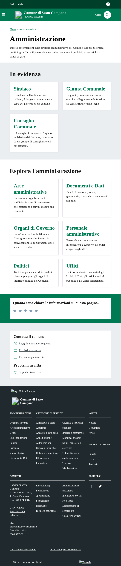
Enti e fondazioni (18, 438)
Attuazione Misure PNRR (23, 549)
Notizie (92, 422)
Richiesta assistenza (46, 510)
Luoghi (92, 454)
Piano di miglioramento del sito (65, 549)
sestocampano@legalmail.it (23, 526)
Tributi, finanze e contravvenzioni (70, 455)
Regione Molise (17, 4)
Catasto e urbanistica (46, 448)
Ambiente (41, 427)
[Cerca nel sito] (107, 15)
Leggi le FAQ (43, 485)
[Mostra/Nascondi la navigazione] (4, 14)
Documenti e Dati (18, 458)
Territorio (93, 464)
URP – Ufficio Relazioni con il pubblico (17, 511)
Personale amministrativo (17, 450)
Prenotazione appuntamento (43, 493)
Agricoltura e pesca (45, 422)
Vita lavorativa (69, 468)
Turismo (66, 463)
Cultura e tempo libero (47, 453)
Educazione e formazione (42, 460)
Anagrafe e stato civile (47, 432)
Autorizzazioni (43, 443)
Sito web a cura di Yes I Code (28, 562)
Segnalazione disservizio (42, 503)
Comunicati (94, 427)
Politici (13, 443)
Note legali (67, 500)
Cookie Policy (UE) (72, 516)
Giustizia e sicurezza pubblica (72, 425)
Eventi (92, 459)
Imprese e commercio (73, 432)
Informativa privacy (72, 495)
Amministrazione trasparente (70, 488)
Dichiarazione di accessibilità (70, 508)
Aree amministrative (20, 427)
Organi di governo (19, 422)
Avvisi (92, 432)
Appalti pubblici (44, 438)
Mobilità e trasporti (71, 438)
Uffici (13, 432)
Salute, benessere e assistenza (71, 445)
